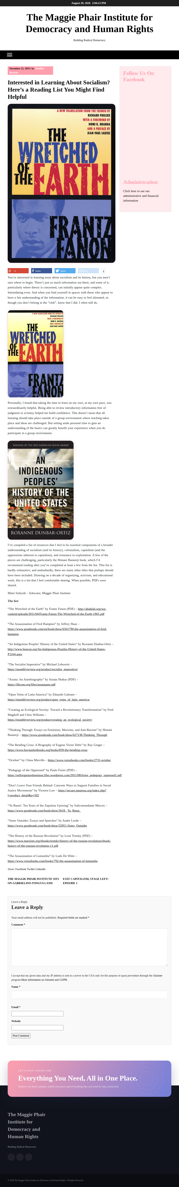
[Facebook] (11, 1157)
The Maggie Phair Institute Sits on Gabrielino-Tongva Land (33, 881)
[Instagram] (28, 1157)
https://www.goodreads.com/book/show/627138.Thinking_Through (64, 735)
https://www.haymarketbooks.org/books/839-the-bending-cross (47, 750)
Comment (18, 924)
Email (15, 1007)
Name (15, 986)
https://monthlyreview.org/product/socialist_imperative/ (43, 669)
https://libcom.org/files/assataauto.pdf (31, 684)
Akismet (157, 975)
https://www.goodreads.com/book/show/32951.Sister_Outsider (47, 825)
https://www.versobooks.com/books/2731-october (79, 760)
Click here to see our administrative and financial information (141, 195)
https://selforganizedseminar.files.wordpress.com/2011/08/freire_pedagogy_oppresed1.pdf (65, 775)
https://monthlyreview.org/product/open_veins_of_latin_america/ (49, 699)
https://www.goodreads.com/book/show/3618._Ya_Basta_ (44, 810)
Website (16, 1021)
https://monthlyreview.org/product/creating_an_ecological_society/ (50, 719)
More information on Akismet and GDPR (44, 979)
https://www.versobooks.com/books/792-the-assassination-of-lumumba (53, 861)
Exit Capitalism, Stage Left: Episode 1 (85, 881)
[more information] (103, 271)
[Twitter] (19, 1157)
